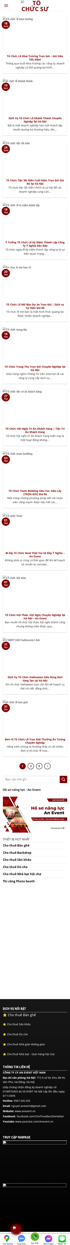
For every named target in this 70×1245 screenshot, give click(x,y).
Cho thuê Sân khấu (17, 860)
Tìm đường (8, 1243)
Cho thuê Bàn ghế (16, 845)
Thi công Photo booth (19, 881)
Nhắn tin (62, 1243)
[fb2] (34, 1204)
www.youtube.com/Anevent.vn (34, 1121)
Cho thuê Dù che (15, 867)
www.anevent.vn (25, 1111)
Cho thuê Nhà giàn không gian (24, 1044)
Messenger (48, 1243)
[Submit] (63, 779)
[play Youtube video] (35, 815)
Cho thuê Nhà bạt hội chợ (22, 874)
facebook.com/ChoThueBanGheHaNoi (40, 1116)
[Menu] (6, 5)
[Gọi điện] (35, 1237)
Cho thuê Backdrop (17, 853)
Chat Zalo (21, 1243)
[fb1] (34, 1161)
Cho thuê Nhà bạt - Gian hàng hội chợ (29, 1054)
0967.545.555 (22, 1100)
